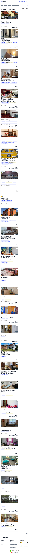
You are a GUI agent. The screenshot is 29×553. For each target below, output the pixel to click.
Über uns (2, 541)
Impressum (12, 541)
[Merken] (17, 11)
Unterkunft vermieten (22, 1)
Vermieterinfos (3, 543)
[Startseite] (5, 537)
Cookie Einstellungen (13, 547)
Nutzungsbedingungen (13, 544)
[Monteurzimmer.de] (24, 543)
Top (26, 533)
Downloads (2, 544)
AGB (11, 543)
